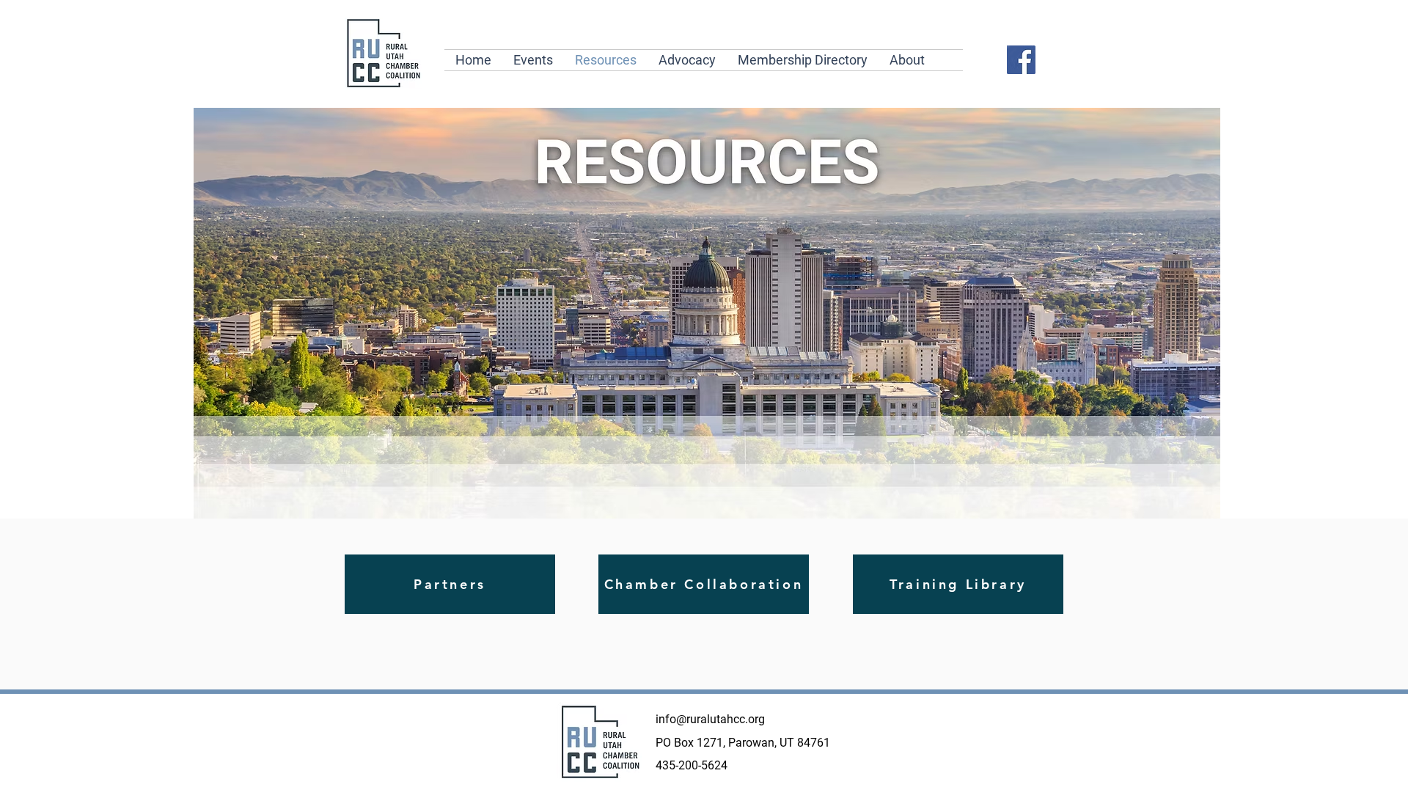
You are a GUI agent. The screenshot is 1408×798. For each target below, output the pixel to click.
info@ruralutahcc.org (710, 719)
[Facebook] (1021, 59)
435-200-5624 (691, 765)
